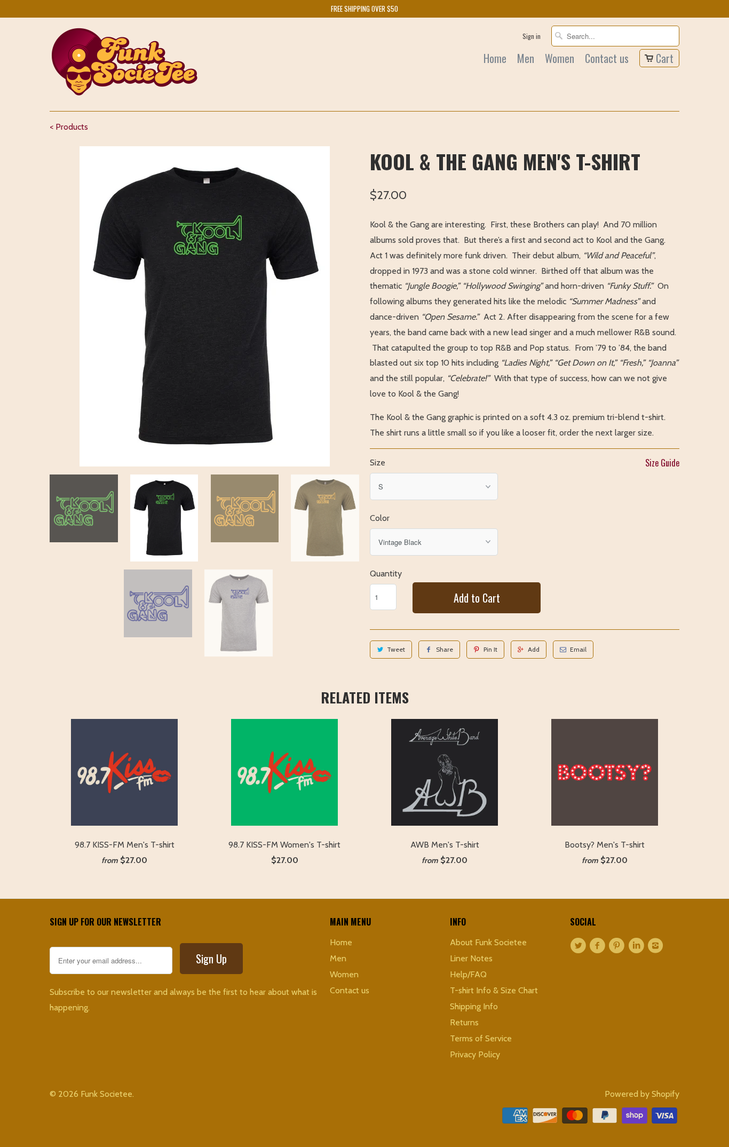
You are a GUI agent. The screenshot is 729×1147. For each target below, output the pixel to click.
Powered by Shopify (642, 1094)
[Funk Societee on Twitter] (579, 946)
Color (380, 518)
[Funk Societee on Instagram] (657, 946)
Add (534, 649)
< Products (69, 127)
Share (444, 649)
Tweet (396, 649)
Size (377, 462)
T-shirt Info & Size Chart (494, 990)
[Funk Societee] (124, 64)
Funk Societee (106, 1094)
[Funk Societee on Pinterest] (618, 946)
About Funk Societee (488, 942)
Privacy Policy (475, 1054)
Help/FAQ (468, 974)
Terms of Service (481, 1038)
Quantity (386, 573)
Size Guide (662, 462)
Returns (464, 1022)
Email (578, 649)
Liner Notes (471, 958)
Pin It (490, 649)
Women (559, 59)
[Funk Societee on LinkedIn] (637, 946)
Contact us (607, 59)
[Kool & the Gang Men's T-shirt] (204, 306)
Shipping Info (474, 1006)
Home (495, 59)
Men (525, 59)
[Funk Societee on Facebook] (598, 946)
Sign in (531, 36)
